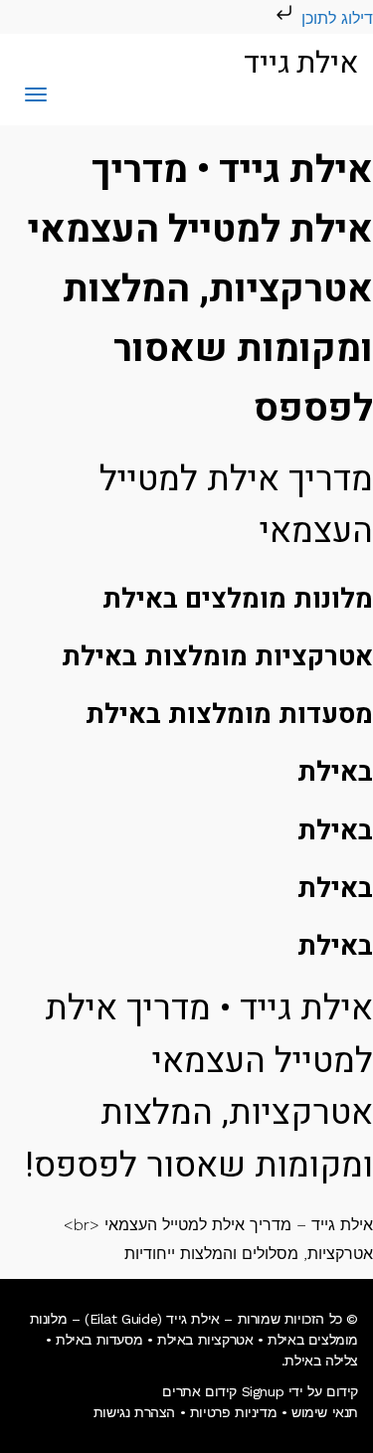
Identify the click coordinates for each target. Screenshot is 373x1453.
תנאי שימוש (324, 1412)
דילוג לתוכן (334, 18)
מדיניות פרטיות (233, 1412)
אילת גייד (301, 64)
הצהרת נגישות (134, 1412)
